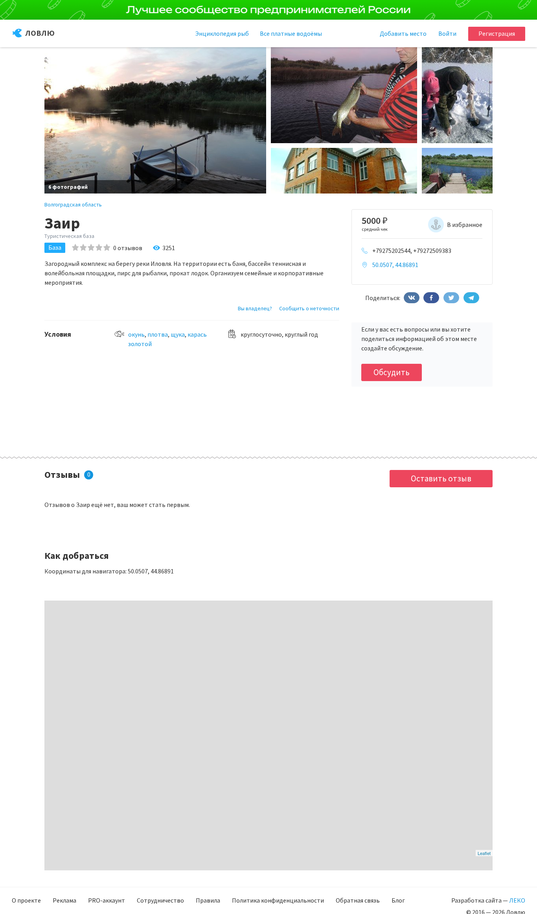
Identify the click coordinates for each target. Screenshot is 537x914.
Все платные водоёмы (291, 33)
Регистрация (496, 33)
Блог (398, 900)
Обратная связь (358, 900)
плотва (157, 334)
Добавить (403, 33)
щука (178, 334)
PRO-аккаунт (106, 900)
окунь (136, 334)
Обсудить (391, 372)
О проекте (26, 900)
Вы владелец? (255, 308)
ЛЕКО (517, 900)
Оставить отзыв (441, 478)
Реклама (64, 900)
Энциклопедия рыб (222, 33)
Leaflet (484, 853)
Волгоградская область (73, 204)
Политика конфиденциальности (278, 900)
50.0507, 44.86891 (395, 265)
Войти (447, 33)
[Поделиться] (411, 297)
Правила (208, 900)
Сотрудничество (160, 900)
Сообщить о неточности (309, 308)
